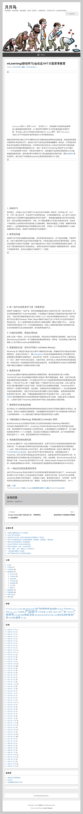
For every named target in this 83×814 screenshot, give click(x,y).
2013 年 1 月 (11, 718)
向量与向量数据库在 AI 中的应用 (17, 533)
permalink (61, 488)
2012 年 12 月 (11, 720)
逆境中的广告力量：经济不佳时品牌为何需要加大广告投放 (25, 537)
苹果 (10, 618)
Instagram (60, 609)
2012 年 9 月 (11, 727)
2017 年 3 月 (11, 679)
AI (8, 565)
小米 (11, 585)
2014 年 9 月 (11, 695)
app (24, 608)
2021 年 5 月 (11, 643)
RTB (7, 612)
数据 (26, 614)
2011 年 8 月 (11, 739)
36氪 (14, 485)
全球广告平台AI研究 (13, 535)
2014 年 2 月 (11, 698)
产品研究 (10, 569)
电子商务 (51, 615)
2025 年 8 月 (11, 632)
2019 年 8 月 (11, 655)
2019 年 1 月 (11, 661)
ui (16, 612)
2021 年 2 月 (11, 648)
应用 (16, 615)
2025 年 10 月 (11, 630)
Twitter (11, 612)
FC (72, 480)
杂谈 (31, 614)
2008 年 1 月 (11, 752)
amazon (14, 609)
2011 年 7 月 (11, 741)
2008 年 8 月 (11, 743)
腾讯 (11, 588)
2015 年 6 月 (11, 691)
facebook (13, 576)
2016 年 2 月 (11, 686)
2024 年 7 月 (11, 634)
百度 (55, 615)
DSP (37, 608)
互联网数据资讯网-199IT (15, 782)
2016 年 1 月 (11, 689)
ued (15, 612)
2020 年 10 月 (11, 652)
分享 (47, 612)
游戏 (36, 615)
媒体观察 (10, 572)
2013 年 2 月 (11, 716)
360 (9, 609)
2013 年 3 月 (11, 714)
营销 (13, 617)
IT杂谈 (23, 488)
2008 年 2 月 (11, 750)
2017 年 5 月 (11, 677)
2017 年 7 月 (11, 675)
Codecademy (38, 354)
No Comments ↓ (32, 67)
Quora (73, 609)
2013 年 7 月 (11, 707)
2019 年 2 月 (11, 659)
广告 (63, 611)
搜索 (22, 615)
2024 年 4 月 (11, 636)
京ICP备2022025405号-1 (41, 796)
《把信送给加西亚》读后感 (15, 551)
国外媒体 (13, 583)
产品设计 (31, 611)
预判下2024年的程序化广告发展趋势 (18, 542)
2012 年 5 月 (11, 736)
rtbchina (9, 780)
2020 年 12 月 (11, 650)
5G (7, 609)
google (12, 578)
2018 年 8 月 (11, 668)
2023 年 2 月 (11, 641)
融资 (18, 617)
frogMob (70, 153)
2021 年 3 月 (11, 645)
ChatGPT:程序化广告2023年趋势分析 (19, 544)
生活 (46, 614)
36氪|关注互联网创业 (14, 778)
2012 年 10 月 (11, 725)
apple (28, 609)
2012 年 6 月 (11, 734)
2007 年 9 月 (11, 759)
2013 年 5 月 (11, 709)
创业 (50, 611)
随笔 (8, 597)
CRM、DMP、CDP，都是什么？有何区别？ (21, 549)
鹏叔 (23, 67)
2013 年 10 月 (11, 702)
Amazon (12, 574)
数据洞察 (10, 590)
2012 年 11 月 (11, 723)
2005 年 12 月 (11, 766)
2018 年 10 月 (11, 664)
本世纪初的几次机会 (16, 452)
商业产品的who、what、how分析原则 (19, 546)
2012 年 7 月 (11, 732)
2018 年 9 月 (11, 666)
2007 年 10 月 (11, 757)
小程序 (55, 612)
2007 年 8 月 (11, 761)
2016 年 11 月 (11, 684)
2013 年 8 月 (11, 705)
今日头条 (13, 581)
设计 (22, 618)
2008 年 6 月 (11, 745)
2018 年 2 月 (11, 673)
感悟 (19, 615)
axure (32, 609)
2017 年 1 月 (11, 682)
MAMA (9, 397)
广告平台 (70, 612)
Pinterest (67, 608)
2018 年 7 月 (11, 670)
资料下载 (10, 594)
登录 (21, 501)
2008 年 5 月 (11, 748)
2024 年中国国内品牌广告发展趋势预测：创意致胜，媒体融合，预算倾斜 (30, 540)
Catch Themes (47, 808)
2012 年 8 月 (11, 730)
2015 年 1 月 (11, 693)
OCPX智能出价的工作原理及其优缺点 (19, 553)
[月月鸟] (41, 52)
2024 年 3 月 (11, 639)
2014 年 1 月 (11, 700)
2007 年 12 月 (11, 755)
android (20, 609)
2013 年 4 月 (11, 711)
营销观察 (10, 592)
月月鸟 (10, 7)
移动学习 (42, 488)
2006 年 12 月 (11, 764)
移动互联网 (35, 488)
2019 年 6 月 (11, 657)
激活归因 (40, 615)
